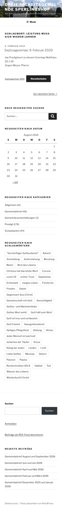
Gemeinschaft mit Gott (19, 300)
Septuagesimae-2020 (14, 79)
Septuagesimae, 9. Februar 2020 (28, 50)
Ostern (43, 354)
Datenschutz (11, 503)
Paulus (23, 359)
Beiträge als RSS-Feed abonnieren (24, 434)
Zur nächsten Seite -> (45, 94)
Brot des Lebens (26, 265)
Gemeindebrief (13, 211)
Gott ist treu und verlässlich (22, 318)
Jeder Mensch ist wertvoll (21, 336)
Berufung (49, 259)
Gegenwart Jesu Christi (20, 294)
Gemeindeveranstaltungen (20, 217)
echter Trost (27, 276)
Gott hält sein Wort (41, 312)
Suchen (9, 403)
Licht (43, 348)
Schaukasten (12, 230)
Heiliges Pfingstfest (18, 330)
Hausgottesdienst (34, 324)
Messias (30, 354)
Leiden (32, 348)
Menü (33, 22)
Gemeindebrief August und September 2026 (30, 456)
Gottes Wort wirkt (17, 312)
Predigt (9, 224)
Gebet (22, 288)
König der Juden (15, 348)
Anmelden (11, 423)
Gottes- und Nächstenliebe (22, 306)
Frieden (11, 288)
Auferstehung (32, 259)
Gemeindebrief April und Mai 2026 (24, 469)
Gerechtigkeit (44, 300)
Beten (10, 265)
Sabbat (38, 365)
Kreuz (37, 342)
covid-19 (11, 276)
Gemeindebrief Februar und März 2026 (26, 476)
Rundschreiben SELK (18, 365)
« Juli (15, 182)
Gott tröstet (13, 324)
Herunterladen (38, 78)
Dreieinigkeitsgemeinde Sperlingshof (30, 7)
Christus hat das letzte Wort (22, 271)
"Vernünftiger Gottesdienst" (22, 253)
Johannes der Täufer (18, 342)
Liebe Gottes (14, 354)
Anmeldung (13, 259)
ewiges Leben (30, 282)
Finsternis (48, 282)
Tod (49, 365)
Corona (46, 271)
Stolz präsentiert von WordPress (36, 503)
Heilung (37, 330)
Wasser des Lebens (18, 371)
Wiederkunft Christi (18, 377)
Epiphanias (44, 276)
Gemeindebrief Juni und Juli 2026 (23, 463)
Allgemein (10, 205)
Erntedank (12, 282)
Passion (11, 359)
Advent (47, 253)
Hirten (49, 330)
